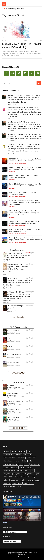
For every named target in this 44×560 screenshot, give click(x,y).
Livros (6, 467)
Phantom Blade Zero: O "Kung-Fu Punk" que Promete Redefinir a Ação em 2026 (25, 168)
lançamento (35, 464)
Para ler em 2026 (18, 382)
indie (30, 461)
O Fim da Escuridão (14, 354)
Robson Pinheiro (13, 356)
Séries (6, 480)
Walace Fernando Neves (14, 387)
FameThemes (22, 555)
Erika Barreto (6, 41)
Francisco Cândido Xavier (15, 364)
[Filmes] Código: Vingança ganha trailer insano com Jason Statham (23, 176)
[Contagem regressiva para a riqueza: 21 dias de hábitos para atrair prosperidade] (5, 258)
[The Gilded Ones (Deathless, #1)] (5, 422)
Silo (8, 338)
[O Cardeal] (5, 390)
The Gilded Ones (13, 417)
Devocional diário (9, 458)
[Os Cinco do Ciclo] (5, 335)
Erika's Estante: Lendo (18, 327)
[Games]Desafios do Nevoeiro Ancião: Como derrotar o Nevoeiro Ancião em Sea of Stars (23, 97)
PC (32, 470)
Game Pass (8, 461)
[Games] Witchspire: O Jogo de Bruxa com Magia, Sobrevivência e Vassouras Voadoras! (25, 239)
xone (19, 486)
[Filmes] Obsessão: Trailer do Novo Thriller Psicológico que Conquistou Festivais (24, 222)
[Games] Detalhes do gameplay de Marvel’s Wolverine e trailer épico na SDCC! (25, 185)
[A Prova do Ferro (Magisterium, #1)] (5, 414)
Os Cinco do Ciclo (13, 330)
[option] (23, 9)
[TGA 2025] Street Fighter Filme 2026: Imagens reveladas (22, 193)
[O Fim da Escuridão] (5, 357)
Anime (14, 451)
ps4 (37, 474)
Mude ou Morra (12, 393)
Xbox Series (17, 483)
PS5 (5, 477)
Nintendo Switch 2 (23, 470)
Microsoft (14, 467)
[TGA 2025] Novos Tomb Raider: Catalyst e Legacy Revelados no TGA (24, 230)
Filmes (29, 458)
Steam (23, 477)
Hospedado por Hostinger (22, 557)
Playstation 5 (29, 474)
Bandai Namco (9, 454)
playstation (7, 474)
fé (34, 458)
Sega (16, 477)
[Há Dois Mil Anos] (5, 367)
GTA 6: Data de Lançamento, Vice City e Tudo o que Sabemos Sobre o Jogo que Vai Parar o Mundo (24, 202)
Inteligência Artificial (10, 464)
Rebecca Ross (12, 403)
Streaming (31, 477)
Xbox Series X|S (9, 486)
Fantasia (21, 458)
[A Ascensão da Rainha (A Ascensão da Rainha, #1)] (5, 406)
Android (6, 451)
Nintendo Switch (9, 470)
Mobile (22, 467)
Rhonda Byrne (7, 259)
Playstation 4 (18, 474)
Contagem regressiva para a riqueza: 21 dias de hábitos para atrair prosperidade (19, 255)
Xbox (37, 480)
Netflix (29, 467)
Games (16, 461)
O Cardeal (10, 385)
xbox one (7, 483)
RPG (10, 477)
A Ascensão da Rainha (15, 401)
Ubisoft (30, 480)
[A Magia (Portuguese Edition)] (5, 351)
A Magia (10, 346)
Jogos (26, 464)
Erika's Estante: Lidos (18, 250)
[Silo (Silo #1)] (5, 342)
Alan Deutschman (13, 395)
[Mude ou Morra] (5, 396)
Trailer (23, 480)
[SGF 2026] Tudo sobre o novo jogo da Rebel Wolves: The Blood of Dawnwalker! (25, 160)
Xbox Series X (28, 483)
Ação (29, 451)
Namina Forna (12, 419)
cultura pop (27, 454)
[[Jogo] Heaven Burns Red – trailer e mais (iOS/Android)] (22, 29)
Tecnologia (14, 480)
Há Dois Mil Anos (13, 362)
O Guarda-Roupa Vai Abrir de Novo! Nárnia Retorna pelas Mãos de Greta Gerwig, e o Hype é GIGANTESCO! (24, 213)
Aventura (22, 451)
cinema (18, 454)
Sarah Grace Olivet (9, 273)
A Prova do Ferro (13, 409)
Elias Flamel (12, 332)
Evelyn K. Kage (7, 287)
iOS (21, 464)
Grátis (24, 461)
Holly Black (11, 411)
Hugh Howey (12, 340)
